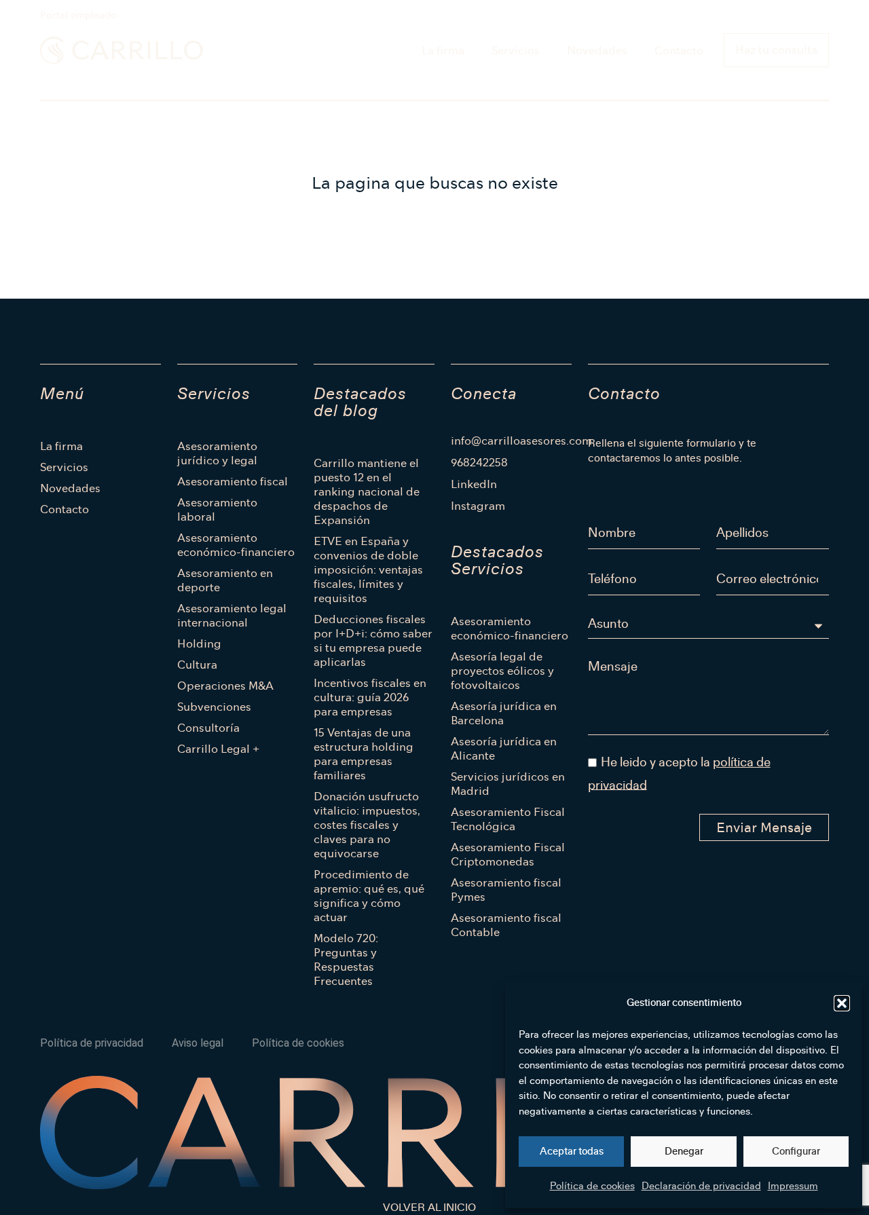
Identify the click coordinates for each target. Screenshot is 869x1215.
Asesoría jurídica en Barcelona (504, 713)
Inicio (53, 85)
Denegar (684, 1151)
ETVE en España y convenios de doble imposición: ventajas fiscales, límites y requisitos (368, 569)
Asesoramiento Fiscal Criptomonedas (508, 854)
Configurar (796, 1151)
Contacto (678, 50)
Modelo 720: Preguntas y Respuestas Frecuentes (346, 959)
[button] (842, 1003)
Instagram (478, 506)
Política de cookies (592, 1186)
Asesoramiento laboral (217, 510)
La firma (443, 50)
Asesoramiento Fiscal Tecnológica (508, 819)
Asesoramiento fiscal (232, 481)
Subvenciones (214, 707)
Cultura (197, 665)
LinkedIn (474, 484)
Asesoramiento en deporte (225, 580)
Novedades (597, 50)
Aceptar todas (572, 1151)
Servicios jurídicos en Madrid (508, 784)
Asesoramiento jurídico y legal (217, 453)
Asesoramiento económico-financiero (236, 545)
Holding (199, 644)
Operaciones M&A (225, 686)
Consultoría (208, 728)
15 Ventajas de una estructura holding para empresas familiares (363, 754)
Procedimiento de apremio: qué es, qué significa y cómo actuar (369, 895)
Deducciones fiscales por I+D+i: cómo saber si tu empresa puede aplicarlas (373, 640)
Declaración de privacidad (701, 1186)
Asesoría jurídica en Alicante (504, 748)
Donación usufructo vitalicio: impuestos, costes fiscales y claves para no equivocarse (367, 825)
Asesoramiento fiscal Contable (506, 925)
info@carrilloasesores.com (511, 441)
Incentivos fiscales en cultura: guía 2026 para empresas (370, 697)
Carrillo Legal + (218, 749)
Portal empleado (78, 15)
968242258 (479, 462)
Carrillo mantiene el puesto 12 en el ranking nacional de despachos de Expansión (367, 491)
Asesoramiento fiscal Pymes (506, 890)
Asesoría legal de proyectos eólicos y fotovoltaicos (502, 671)
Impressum (793, 1186)
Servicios (516, 50)
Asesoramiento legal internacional (231, 615)
